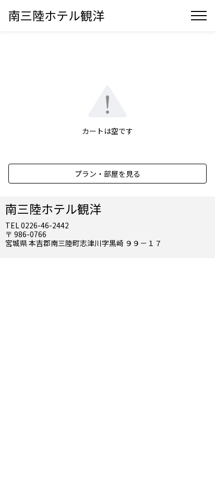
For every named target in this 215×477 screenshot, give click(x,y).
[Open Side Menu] (199, 15)
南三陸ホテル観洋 (56, 15)
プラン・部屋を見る (107, 173)
